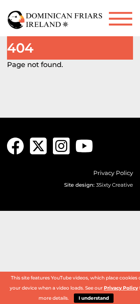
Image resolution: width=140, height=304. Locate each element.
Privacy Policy (113, 173)
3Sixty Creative (114, 185)
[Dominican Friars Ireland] (55, 26)
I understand (94, 298)
